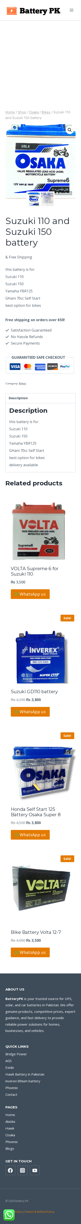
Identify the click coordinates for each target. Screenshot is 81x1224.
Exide (9, 1067)
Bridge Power (16, 1054)
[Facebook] (10, 1170)
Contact (11, 1094)
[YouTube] (35, 1170)
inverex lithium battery (22, 1081)
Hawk (9, 1128)
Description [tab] (18, 398)
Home (10, 1114)
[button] (70, 130)
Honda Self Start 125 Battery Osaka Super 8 (36, 812)
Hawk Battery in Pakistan (24, 1074)
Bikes (22, 383)
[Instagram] (22, 1170)
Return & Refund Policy (40, 1212)
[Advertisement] (40, 63)
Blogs (9, 1148)
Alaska (10, 1121)
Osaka (10, 1135)
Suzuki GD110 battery (34, 691)
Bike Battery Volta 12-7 (36, 932)
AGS (8, 1060)
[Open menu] (71, 10)
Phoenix (11, 1087)
